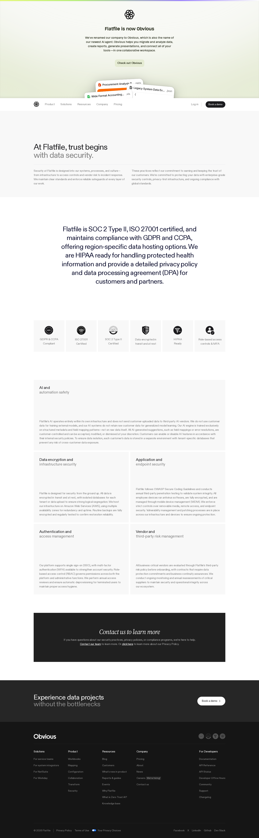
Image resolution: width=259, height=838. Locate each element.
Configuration (75, 772)
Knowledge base (111, 803)
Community (205, 784)
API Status (205, 772)
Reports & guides (111, 778)
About (140, 765)
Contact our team (90, 644)
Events (106, 784)
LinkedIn (196, 830)
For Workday (41, 778)
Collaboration (75, 778)
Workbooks (74, 759)
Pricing (140, 759)
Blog (104, 759)
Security (73, 791)
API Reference (207, 765)
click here (127, 644)
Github (207, 830)
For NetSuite (41, 772)
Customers (108, 765)
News (140, 772)
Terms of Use (82, 830)
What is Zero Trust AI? (114, 797)
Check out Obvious (129, 63)
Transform (74, 784)
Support (203, 791)
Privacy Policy (64, 830)
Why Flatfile (108, 791)
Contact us (143, 784)
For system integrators (46, 765)
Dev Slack (219, 830)
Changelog (205, 797)
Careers (148, 778)
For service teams (43, 759)
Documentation (207, 759)
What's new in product (114, 772)
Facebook (179, 830)
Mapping (73, 765)
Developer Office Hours (212, 778)
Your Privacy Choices (109, 830)
